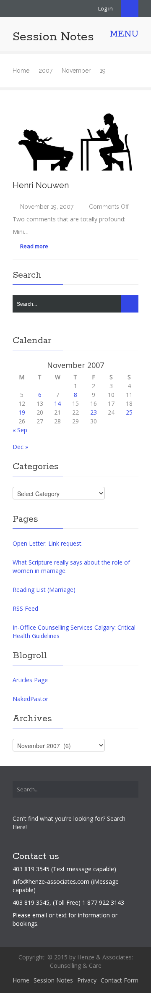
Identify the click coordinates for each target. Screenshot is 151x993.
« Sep (20, 430)
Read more (33, 246)
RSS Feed (25, 608)
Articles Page (30, 680)
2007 (45, 70)
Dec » (20, 447)
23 (93, 412)
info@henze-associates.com (51, 881)
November (76, 70)
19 (21, 412)
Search (129, 8)
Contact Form (119, 980)
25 (129, 412)
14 (57, 403)
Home (21, 70)
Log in (105, 8)
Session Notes (53, 37)
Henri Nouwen (41, 185)
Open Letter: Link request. (48, 543)
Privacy (86, 980)
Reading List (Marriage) (44, 590)
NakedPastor (30, 699)
